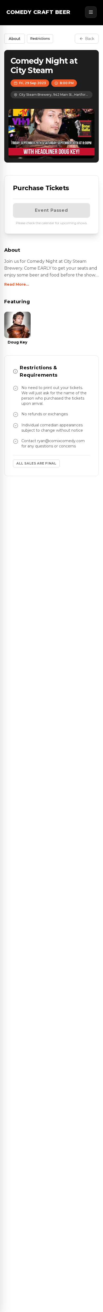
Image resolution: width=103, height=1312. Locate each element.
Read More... (16, 284)
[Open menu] (91, 12)
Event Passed (51, 210)
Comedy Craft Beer (38, 12)
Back (89, 38)
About (14, 38)
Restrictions (40, 39)
